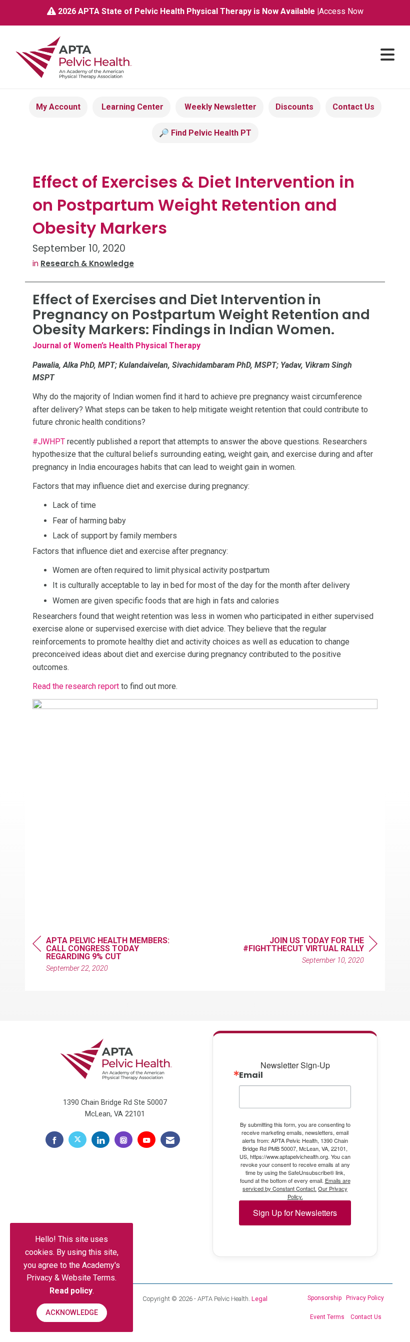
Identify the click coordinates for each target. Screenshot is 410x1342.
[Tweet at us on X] (77, 1139)
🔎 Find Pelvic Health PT (205, 133)
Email (251, 1075)
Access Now (341, 11)
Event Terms (327, 1316)
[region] (303, 952)
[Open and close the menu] (268, 55)
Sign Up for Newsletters (295, 1212)
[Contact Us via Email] (170, 1139)
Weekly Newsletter (219, 107)
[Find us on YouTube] (147, 1139)
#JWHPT (48, 441)
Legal (260, 1298)
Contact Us (353, 107)
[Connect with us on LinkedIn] (101, 1139)
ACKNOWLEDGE (72, 1312)
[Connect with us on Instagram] (123, 1139)
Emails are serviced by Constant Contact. (296, 1184)
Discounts (295, 107)
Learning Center (132, 107)
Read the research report (75, 686)
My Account (58, 107)
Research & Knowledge (87, 263)
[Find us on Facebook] (55, 1139)
